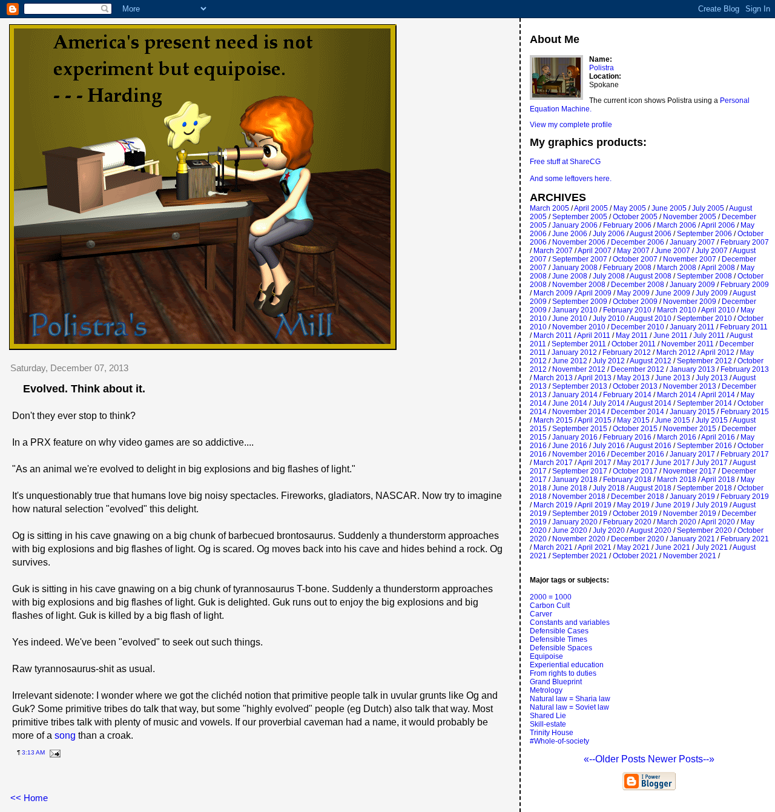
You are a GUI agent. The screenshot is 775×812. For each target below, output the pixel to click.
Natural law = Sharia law (570, 699)
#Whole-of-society (559, 741)
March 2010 (676, 310)
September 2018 (704, 488)
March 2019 (553, 505)
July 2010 (609, 318)
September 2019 (579, 513)
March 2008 (676, 267)
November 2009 (689, 301)
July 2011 (709, 335)
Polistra (601, 68)
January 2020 (575, 522)
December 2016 (637, 454)
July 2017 (712, 462)
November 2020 (578, 539)
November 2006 (578, 242)
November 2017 (689, 471)
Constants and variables (570, 622)
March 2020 (676, 522)
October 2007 (635, 259)
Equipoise (546, 656)
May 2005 (629, 208)
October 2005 (635, 217)
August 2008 (650, 276)
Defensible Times (558, 639)
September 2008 (704, 276)
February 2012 (626, 352)
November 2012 (578, 369)
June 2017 (672, 462)
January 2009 (692, 284)
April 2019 (595, 505)
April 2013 (595, 378)
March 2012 (676, 352)
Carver (541, 614)
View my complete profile (571, 124)
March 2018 (676, 479)
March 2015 (553, 420)
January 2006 (575, 225)
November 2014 (578, 412)
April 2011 (593, 335)
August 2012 (650, 361)
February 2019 (745, 496)
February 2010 (627, 310)
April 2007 (595, 250)
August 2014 (650, 403)
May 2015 (633, 420)
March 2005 (549, 208)
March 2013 (553, 378)
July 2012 (609, 361)
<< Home (29, 798)
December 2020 (637, 539)
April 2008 (718, 267)
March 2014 (676, 395)
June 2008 (569, 276)
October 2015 (635, 428)
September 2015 (579, 428)
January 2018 (575, 479)
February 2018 (627, 479)
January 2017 (692, 454)
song (65, 735)
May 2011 (632, 335)
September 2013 (579, 386)
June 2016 (569, 445)
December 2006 (637, 242)
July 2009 (712, 293)
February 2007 (745, 242)
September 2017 (579, 471)
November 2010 (578, 327)
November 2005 (689, 217)
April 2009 (595, 293)
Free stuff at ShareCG (565, 161)
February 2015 (745, 412)
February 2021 (745, 539)
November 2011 (687, 344)
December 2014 (637, 412)
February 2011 (744, 327)
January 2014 (575, 395)
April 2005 (591, 208)
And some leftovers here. (571, 178)
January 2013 (692, 369)
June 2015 (672, 420)
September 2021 (579, 556)
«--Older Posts (616, 759)
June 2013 (672, 378)
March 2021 (553, 547)
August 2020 (650, 530)
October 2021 (635, 556)
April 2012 (717, 352)
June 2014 (569, 403)
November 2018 (578, 496)
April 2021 (595, 547)
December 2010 (637, 327)
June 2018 (569, 488)
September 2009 (579, 301)
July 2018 (609, 488)
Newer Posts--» (681, 759)
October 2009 (635, 301)
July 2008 (609, 276)
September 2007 (579, 259)
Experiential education (567, 665)
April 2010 (718, 310)
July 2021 (712, 547)
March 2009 (553, 293)
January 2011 (692, 327)
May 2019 (633, 505)
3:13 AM (33, 752)
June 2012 (569, 361)
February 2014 (627, 395)
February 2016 (627, 437)
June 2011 (670, 335)
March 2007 (553, 250)
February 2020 (627, 522)
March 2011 (552, 335)
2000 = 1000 (551, 597)
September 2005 (579, 217)
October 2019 (635, 513)
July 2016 (609, 445)
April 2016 (718, 437)
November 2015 (689, 428)
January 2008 (575, 267)
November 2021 (689, 556)
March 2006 (676, 225)
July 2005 (708, 208)
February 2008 (627, 267)
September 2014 (704, 403)
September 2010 (704, 318)
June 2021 (672, 547)
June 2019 (672, 505)
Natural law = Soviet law (569, 707)
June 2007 (672, 250)
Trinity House (551, 732)
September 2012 (704, 361)
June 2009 (672, 293)
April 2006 (718, 225)
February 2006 (627, 225)
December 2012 (637, 369)
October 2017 (635, 471)
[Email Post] (54, 752)
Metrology (546, 690)
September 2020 (704, 530)
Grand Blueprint (556, 682)
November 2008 (578, 284)
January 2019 (692, 496)
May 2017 (633, 462)
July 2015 (712, 420)
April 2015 (595, 420)
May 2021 (633, 547)
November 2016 (578, 454)
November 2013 (689, 386)
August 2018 (650, 488)
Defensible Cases (559, 631)
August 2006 (650, 233)
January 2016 (575, 437)
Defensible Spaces (561, 648)
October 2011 (634, 344)
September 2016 (704, 445)
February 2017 (745, 454)
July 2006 (609, 233)
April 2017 (595, 462)
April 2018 (718, 479)
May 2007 (633, 250)
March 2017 (553, 462)
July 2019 (712, 505)
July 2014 (609, 403)
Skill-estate (548, 724)
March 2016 (676, 437)
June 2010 (569, 318)
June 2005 (669, 208)
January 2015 (692, 412)
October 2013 (635, 386)
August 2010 (650, 318)
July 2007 (712, 250)
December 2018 (637, 496)
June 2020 (569, 530)
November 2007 (689, 259)
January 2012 (574, 352)
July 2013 (712, 378)
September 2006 (704, 233)
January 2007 (692, 242)
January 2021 (692, 539)
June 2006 (569, 233)
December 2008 (637, 284)
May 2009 (633, 293)
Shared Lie (548, 715)
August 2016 (650, 445)
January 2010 (575, 310)
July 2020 (609, 530)
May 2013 (633, 378)
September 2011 (579, 344)
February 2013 (745, 369)
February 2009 (745, 284)
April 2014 (718, 395)
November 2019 (689, 513)
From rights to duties (563, 673)
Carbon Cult (550, 605)
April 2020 (718, 522)
